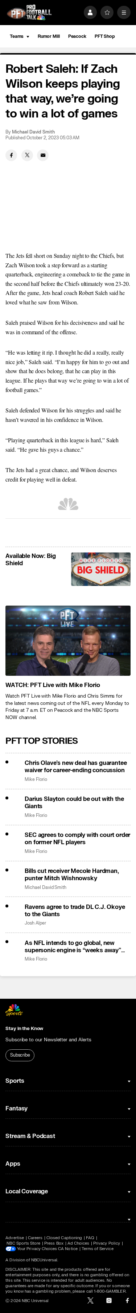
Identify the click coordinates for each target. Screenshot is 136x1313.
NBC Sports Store (23, 1243)
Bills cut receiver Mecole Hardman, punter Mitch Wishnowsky (72, 874)
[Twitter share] (27, 155)
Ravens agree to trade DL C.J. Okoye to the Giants (75, 910)
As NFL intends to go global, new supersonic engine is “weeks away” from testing (73, 946)
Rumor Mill (49, 36)
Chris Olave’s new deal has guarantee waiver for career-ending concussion (76, 766)
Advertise (14, 1238)
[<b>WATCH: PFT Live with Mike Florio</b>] (67, 641)
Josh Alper (35, 923)
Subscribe (20, 1055)
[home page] (29, 12)
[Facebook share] (11, 155)
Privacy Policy (106, 1243)
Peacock (77, 36)
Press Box (53, 1243)
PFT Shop (105, 36)
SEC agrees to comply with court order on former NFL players (77, 838)
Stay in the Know (24, 1028)
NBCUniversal (44, 1260)
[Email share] (43, 155)
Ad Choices (78, 1243)
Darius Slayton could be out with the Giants (74, 802)
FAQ (90, 1238)
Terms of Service (98, 1249)
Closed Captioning (64, 1238)
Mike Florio (36, 779)
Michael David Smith (33, 132)
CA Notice (68, 1249)
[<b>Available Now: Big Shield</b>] (100, 569)
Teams (17, 36)
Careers (35, 1238)
